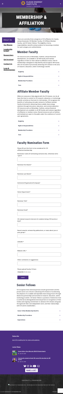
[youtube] (34, 366)
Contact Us (8, 64)
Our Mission (8, 45)
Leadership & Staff (8, 50)
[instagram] (28, 366)
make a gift (31, 370)
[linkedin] (31, 366)
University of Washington (13, 391)
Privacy (55, 391)
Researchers (8, 55)
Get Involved (8, 59)
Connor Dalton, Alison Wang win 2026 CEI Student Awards (32, 351)
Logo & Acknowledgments (9, 69)
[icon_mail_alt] (38, 366)
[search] (60, 4)
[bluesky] (25, 366)
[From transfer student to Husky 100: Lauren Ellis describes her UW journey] (14, 360)
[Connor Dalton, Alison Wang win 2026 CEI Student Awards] (14, 353)
